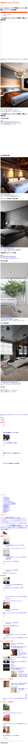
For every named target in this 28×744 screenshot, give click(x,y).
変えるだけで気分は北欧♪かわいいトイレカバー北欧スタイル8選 (22, 675)
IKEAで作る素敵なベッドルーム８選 (10, 432)
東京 (3, 527)
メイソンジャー (13, 523)
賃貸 (4, 529)
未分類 (5, 508)
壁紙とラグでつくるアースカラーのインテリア (12, 600)
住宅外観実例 (6, 505)
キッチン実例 (6, 498)
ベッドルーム (7, 523)
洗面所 (5, 527)
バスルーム (6, 500)
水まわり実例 (6, 509)
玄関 (18, 527)
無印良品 (10, 527)
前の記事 (2, 417)
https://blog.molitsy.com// (8, 248)
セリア (16, 521)
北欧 (10, 525)
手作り (23, 525)
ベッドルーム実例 (6, 14)
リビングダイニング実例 (9, 504)
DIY (4, 497)
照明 (13, 527)
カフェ (22, 519)
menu (2, 5)
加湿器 (8, 525)
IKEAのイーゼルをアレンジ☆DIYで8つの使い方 (22, 654)
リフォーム (22, 523)
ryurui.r (4, 15)
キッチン (6, 521)
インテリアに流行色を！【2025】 (10, 442)
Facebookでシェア (4, 59)
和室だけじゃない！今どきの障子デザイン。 (12, 453)
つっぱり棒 (3, 519)
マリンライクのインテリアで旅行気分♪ (11, 561)
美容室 (21, 527)
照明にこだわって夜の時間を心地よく (11, 625)
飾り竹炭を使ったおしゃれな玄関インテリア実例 (13, 587)
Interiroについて (6, 737)
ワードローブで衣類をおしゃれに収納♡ (11, 463)
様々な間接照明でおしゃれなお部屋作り (11, 735)
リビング (17, 523)
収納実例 (5, 506)
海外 (7, 527)
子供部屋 (18, 525)
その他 (5, 499)
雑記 (4, 512)
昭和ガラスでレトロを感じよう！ (10, 573)
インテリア (16, 520)
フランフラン (23, 521)
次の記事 (2, 419)
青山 (8, 529)
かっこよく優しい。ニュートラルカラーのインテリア (14, 548)
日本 (25, 525)
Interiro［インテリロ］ (10, 2)
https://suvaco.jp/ (6, 193)
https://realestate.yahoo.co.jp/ (9, 256)
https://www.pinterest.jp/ (8, 318)
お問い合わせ (6, 738)
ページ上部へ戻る (4, 742)
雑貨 (6, 529)
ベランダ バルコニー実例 (9, 502)
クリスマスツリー (12, 521)
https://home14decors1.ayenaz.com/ (10, 121)
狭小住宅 (15, 527)
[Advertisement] (14, 140)
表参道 (24, 527)
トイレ (19, 521)
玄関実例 (5, 511)
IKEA (11, 518)
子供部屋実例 (6, 507)
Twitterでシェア (12, 59)
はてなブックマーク (19, 59)
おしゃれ (16, 518)
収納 (13, 525)
